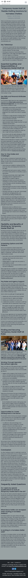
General (9, 16)
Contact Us (18, 562)
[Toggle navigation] (26, 2)
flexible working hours (7, 278)
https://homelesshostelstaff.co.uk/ (18, 566)
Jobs (12, 562)
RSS (8, 562)
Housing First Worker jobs (18, 150)
